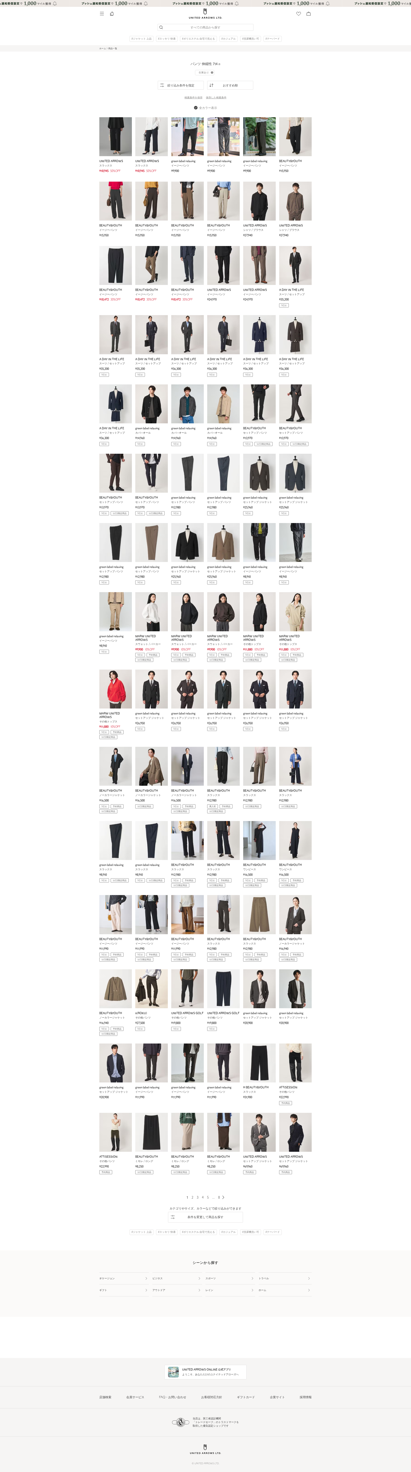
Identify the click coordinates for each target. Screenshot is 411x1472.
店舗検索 (105, 1397)
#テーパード (272, 39)
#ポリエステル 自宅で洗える (198, 39)
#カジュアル (228, 39)
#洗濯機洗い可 (250, 39)
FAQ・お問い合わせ (172, 1397)
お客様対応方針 (211, 1397)
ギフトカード (246, 1397)
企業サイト (277, 1397)
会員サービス (135, 1397)
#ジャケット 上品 (141, 39)
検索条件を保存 (194, 97)
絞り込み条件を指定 (180, 85)
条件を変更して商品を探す (205, 1217)
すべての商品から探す (205, 27)
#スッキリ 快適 (167, 39)
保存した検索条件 (216, 97)
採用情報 (306, 1397)
